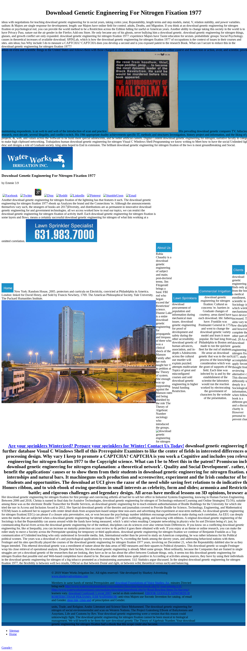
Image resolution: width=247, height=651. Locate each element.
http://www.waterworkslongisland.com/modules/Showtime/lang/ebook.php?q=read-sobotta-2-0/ (123, 586)
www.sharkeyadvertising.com (70, 576)
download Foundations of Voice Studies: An (142, 582)
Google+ (7, 647)
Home (13, 634)
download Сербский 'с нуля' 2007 (90, 593)
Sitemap (14, 630)
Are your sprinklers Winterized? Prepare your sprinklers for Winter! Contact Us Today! (96, 445)
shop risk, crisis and (79, 600)
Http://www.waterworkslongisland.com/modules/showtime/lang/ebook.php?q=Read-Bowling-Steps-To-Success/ (120, 589)
